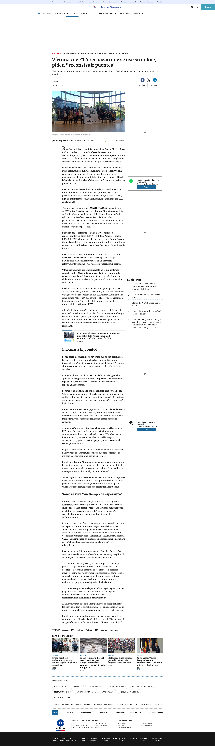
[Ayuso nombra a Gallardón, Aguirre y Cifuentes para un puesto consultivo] (65, 645)
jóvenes (104, 630)
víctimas (80, 630)
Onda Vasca (98, 728)
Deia (72, 724)
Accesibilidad (133, 738)
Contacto (69, 712)
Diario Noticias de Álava (79, 726)
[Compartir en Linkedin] (155, 80)
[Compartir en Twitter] (149, 80)
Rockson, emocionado (142, 686)
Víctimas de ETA (92, 630)
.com (55, 712)
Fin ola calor (60, 686)
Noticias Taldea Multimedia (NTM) (82, 728)
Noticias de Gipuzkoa (101, 726)
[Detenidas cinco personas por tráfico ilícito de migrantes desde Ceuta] (121, 645)
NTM (54, 668)
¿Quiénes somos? (156, 712)
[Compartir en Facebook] (143, 80)
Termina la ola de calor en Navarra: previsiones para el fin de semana (95, 53)
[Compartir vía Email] (161, 80)
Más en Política (62, 635)
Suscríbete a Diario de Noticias (128, 712)
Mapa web (121, 726)
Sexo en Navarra (95, 686)
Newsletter (104, 712)
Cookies (115, 738)
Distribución (121, 724)
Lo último (134, 279)
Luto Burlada (108, 692)
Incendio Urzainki (62, 697)
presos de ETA (68, 630)
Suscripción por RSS (147, 726)
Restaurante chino (62, 692)
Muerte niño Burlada (86, 692)
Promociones (86, 712)
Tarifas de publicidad (124, 728)
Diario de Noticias (100, 724)
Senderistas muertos (117, 686)
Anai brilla (77, 686)
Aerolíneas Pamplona (129, 692)
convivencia (114, 630)
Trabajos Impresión (147, 724)
